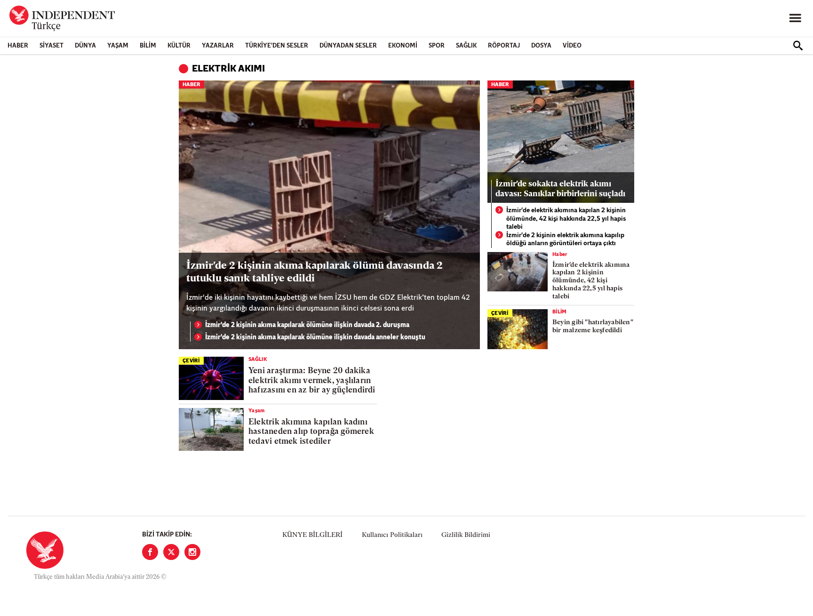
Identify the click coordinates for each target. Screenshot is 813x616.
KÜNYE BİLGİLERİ (312, 535)
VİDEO (572, 46)
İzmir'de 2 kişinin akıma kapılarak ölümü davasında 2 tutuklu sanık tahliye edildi (314, 272)
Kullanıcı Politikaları (392, 535)
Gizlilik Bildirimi (465, 535)
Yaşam (117, 46)
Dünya (85, 46)
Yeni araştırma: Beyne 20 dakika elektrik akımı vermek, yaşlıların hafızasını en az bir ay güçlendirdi (311, 380)
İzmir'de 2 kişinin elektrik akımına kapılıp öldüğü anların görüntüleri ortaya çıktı (565, 240)
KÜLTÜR (179, 46)
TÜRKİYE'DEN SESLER (276, 46)
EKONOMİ (402, 46)
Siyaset (52, 46)
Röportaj (504, 46)
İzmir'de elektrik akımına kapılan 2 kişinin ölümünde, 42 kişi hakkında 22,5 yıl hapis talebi (566, 219)
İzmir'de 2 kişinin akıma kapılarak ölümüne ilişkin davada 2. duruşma (307, 325)
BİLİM (148, 46)
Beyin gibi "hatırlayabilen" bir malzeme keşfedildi (592, 326)
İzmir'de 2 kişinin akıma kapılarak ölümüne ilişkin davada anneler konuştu (315, 337)
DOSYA (541, 46)
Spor (437, 46)
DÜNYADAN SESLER (348, 46)
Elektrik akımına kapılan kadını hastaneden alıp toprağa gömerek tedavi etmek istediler (311, 432)
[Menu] (795, 18)
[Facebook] (150, 552)
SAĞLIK (466, 46)
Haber (18, 46)
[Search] (798, 45)
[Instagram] (192, 552)
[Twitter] (171, 552)
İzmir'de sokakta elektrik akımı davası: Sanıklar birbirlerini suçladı (560, 189)
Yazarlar (218, 46)
